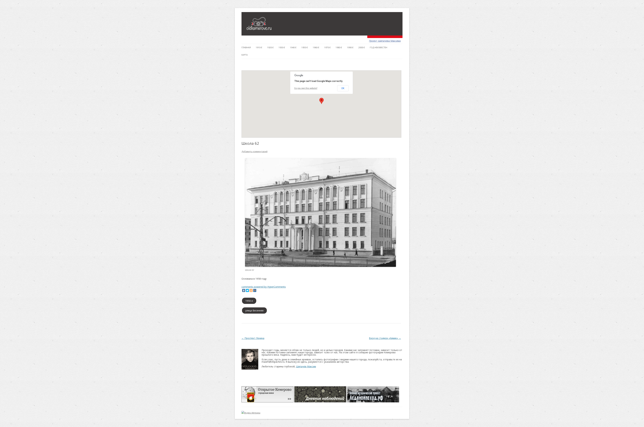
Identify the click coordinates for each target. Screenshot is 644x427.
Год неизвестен (378, 47)
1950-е (304, 47)
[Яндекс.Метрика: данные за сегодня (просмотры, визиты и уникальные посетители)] (250, 413)
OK (342, 88)
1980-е (339, 47)
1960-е (316, 47)
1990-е (350, 47)
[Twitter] (247, 290)
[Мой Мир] (254, 290)
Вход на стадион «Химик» (385, 338)
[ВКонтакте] (243, 290)
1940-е (293, 47)
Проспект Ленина (252, 338)
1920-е (270, 47)
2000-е (361, 47)
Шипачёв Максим (306, 366)
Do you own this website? (305, 88)
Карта (244, 54)
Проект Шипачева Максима (385, 40)
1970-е (327, 47)
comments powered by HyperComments (263, 286)
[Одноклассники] (251, 290)
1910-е (259, 47)
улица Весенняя (254, 310)
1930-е (282, 47)
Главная (246, 47)
